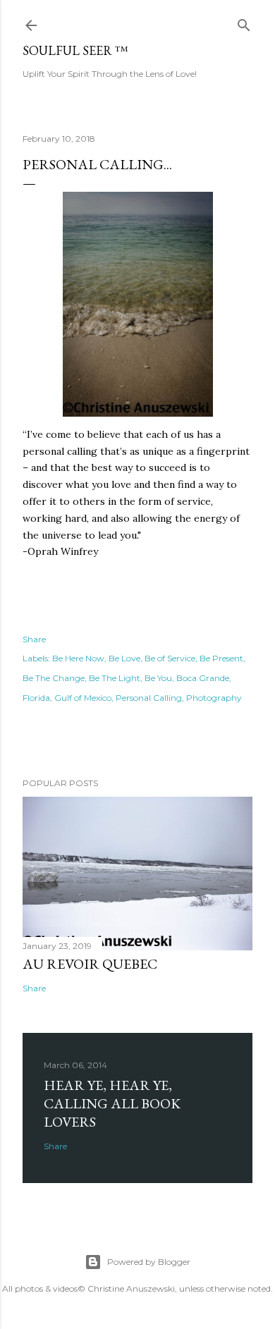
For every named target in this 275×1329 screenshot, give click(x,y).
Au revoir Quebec (90, 964)
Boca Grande (202, 678)
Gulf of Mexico (82, 697)
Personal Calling (149, 697)
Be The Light (114, 678)
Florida (36, 697)
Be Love (124, 658)
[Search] (244, 22)
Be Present (221, 658)
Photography (214, 697)
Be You (158, 678)
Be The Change (54, 678)
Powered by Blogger (148, 1261)
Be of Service (170, 658)
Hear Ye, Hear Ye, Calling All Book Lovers (112, 1103)
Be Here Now (78, 658)
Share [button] (34, 639)
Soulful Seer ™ (75, 50)
